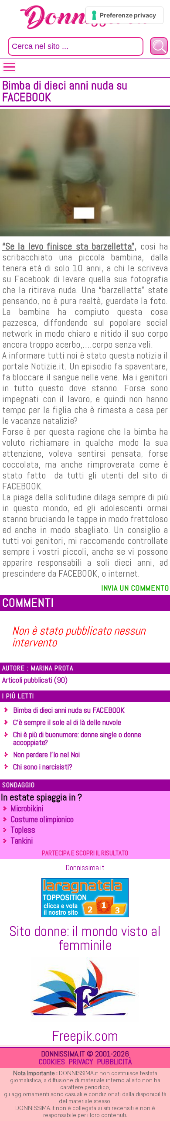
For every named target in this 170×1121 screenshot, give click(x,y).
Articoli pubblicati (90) (35, 680)
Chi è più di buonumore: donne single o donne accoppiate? (77, 738)
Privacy (80, 1061)
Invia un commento (135, 588)
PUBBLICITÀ (114, 1061)
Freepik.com (85, 1036)
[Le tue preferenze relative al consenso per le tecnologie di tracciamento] (124, 15)
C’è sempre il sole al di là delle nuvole (67, 722)
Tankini (21, 840)
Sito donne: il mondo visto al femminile (85, 938)
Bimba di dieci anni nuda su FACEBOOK (69, 710)
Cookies (52, 1061)
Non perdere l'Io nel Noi (46, 754)
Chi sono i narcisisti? (42, 767)
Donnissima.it (85, 867)
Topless (22, 829)
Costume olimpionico (42, 819)
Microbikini (26, 808)
